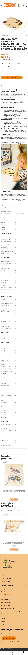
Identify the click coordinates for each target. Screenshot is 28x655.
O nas (2, 624)
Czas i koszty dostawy (6, 591)
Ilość (2, 70)
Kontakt (3, 621)
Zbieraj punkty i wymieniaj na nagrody (10, 611)
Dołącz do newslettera (8, 638)
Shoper (9, 648)
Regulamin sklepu (5, 605)
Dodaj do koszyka (11, 77)
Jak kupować (4, 614)
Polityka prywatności (6, 602)
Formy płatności (5, 589)
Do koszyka (14, 499)
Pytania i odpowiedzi (6, 581)
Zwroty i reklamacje (6, 578)
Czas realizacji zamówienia (7, 594)
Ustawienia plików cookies (8, 608)
